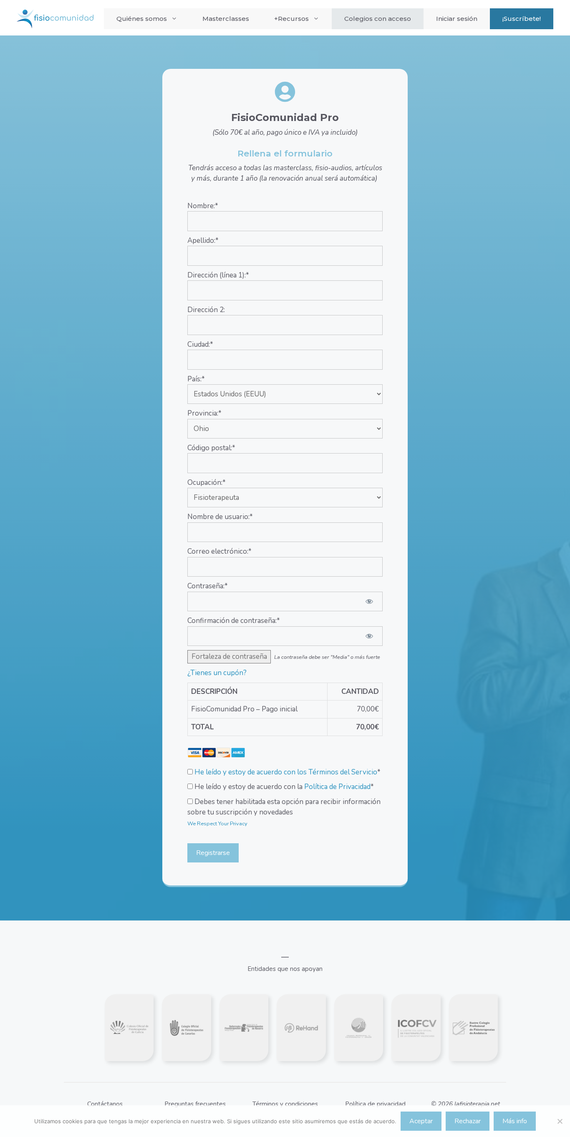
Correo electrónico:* (219, 551)
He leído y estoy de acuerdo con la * (283, 787)
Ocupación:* (206, 482)
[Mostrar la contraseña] (369, 602)
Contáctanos (105, 1104)
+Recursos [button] (291, 19)
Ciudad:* (200, 344)
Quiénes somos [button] (141, 19)
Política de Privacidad (337, 787)
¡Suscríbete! (521, 19)
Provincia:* (204, 413)
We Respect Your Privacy (217, 823)
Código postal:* (211, 448)
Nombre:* (202, 206)
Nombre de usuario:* (220, 517)
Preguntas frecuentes (195, 1104)
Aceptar (421, 1121)
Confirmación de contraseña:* (233, 620)
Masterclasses (225, 19)
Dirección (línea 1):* (218, 275)
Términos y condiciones (285, 1104)
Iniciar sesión (456, 19)
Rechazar (467, 1121)
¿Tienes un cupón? (217, 673)
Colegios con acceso (377, 19)
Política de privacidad (375, 1104)
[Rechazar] (559, 1121)
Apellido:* (203, 240)
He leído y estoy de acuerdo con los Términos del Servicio (285, 772)
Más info (514, 1121)
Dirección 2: (206, 310)
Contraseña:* (207, 586)
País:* (196, 379)
